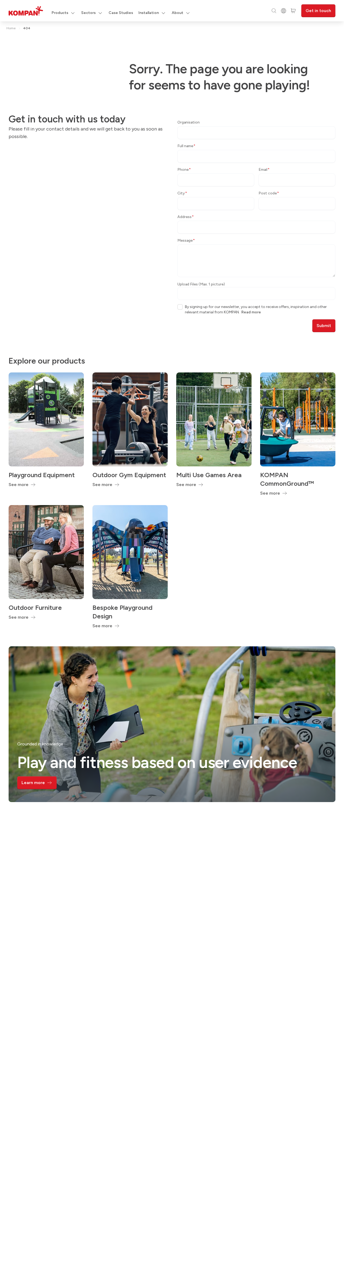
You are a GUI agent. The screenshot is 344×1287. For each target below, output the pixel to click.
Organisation (188, 122)
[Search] (274, 11)
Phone (184, 169)
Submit (324, 325)
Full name (186, 146)
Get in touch (318, 10)
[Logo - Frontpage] (26, 11)
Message (186, 240)
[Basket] (293, 11)
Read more (251, 312)
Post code (269, 193)
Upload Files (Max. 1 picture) (201, 284)
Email (264, 169)
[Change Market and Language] (283, 11)
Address (185, 217)
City (182, 193)
